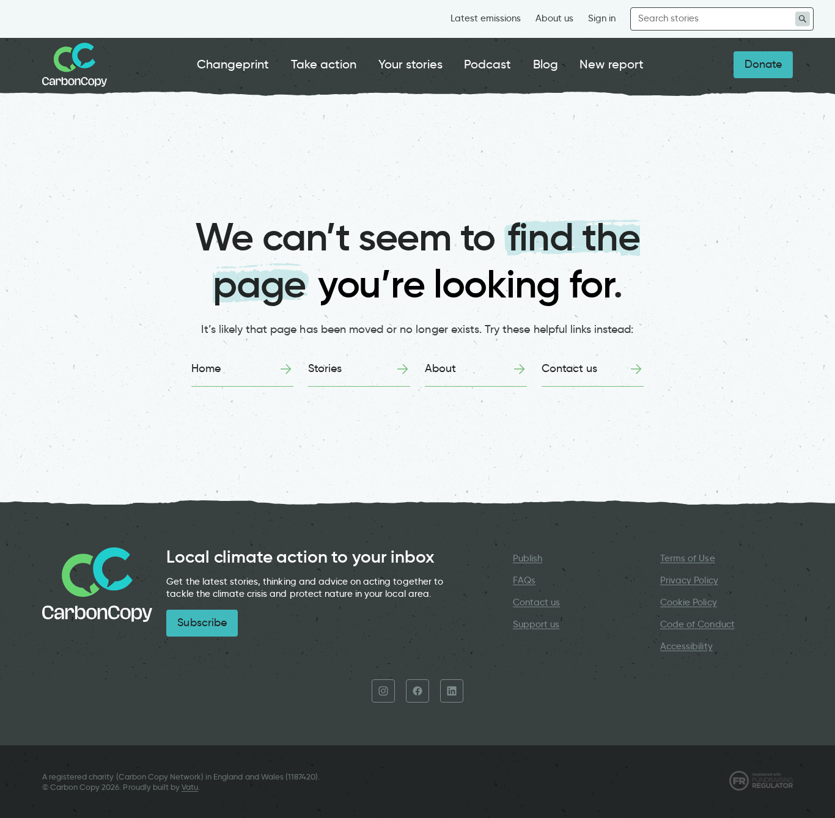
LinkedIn (451, 691)
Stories (325, 368)
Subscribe (201, 622)
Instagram (383, 691)
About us (554, 18)
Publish (527, 558)
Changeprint (233, 64)
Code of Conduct (697, 624)
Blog (545, 64)
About (440, 368)
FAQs (524, 580)
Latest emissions (486, 18)
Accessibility (686, 646)
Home (206, 368)
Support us (536, 624)
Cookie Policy (688, 602)
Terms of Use (687, 558)
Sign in (602, 18)
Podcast (487, 64)
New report (611, 64)
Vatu (190, 787)
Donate (763, 64)
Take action (324, 64)
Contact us (569, 368)
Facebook (417, 691)
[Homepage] (74, 65)
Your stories (410, 64)
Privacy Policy (689, 580)
